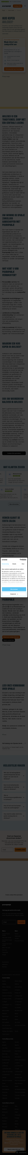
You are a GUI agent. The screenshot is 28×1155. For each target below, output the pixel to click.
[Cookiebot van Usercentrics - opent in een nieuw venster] (20, 560)
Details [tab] (14, 563)
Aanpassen (13, 594)
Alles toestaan (14, 589)
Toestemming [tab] (5, 563)
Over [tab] (23, 563)
